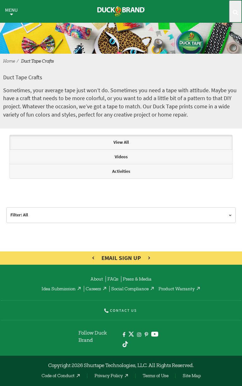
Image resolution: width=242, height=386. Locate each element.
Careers (93, 289)
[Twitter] (131, 335)
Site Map (192, 376)
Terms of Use (156, 376)
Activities (121, 171)
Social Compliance (130, 289)
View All (121, 142)
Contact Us (123, 310)
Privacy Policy (109, 376)
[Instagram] (139, 335)
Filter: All (19, 215)
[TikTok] (125, 343)
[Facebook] (124, 335)
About (96, 279)
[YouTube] (154, 335)
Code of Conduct (58, 376)
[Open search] (235, 11)
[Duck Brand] (121, 11)
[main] (121, 184)
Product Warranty (176, 289)
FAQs (112, 279)
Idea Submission (59, 289)
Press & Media (137, 279)
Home (9, 61)
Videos (121, 157)
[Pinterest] (146, 335)
